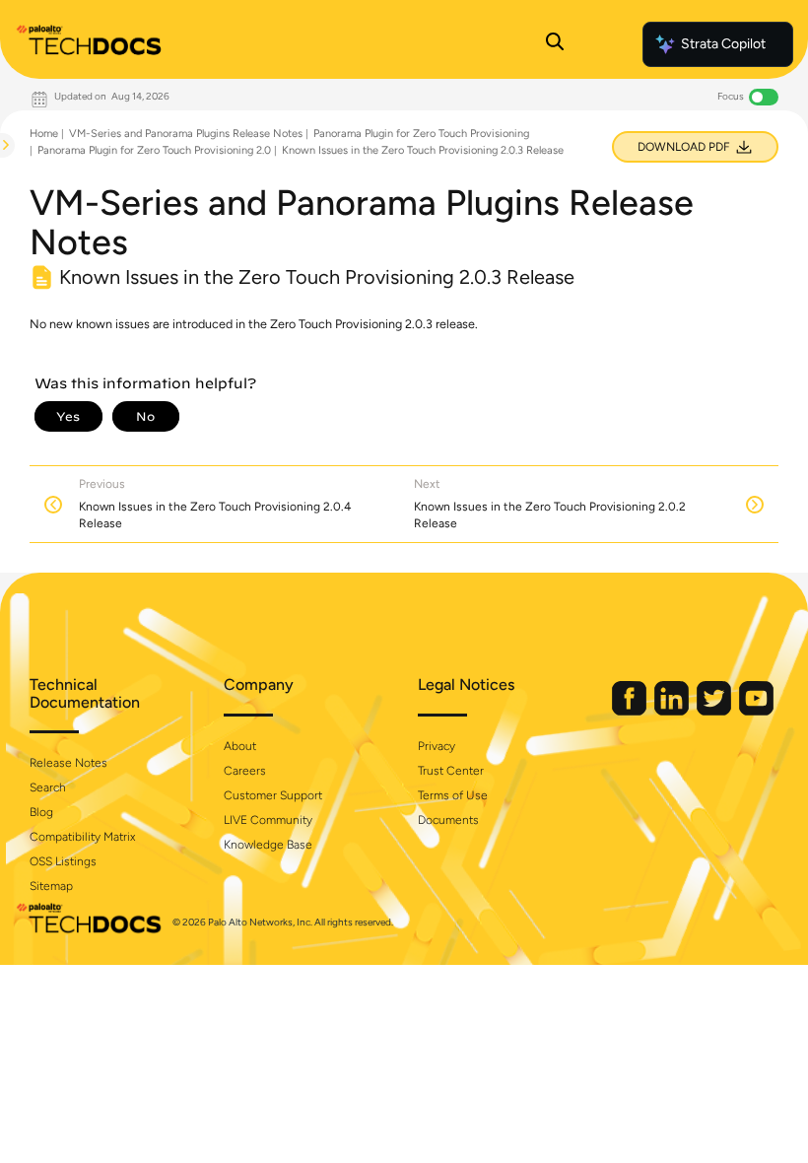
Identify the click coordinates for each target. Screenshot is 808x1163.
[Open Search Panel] (555, 44)
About (240, 746)
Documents (448, 820)
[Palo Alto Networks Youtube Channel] (756, 711)
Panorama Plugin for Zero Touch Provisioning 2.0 (154, 150)
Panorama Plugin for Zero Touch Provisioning (421, 133)
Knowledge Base (268, 845)
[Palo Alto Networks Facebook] (630, 711)
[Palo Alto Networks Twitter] (715, 711)
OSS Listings (63, 861)
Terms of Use (453, 795)
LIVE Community (268, 820)
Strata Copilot (723, 43)
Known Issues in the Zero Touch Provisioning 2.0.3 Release (423, 150)
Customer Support (273, 795)
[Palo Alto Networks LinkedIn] (673, 711)
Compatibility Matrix (82, 837)
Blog (41, 812)
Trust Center (451, 771)
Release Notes (68, 763)
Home (44, 133)
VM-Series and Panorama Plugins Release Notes (186, 133)
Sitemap (51, 886)
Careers (245, 771)
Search (48, 787)
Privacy (436, 746)
